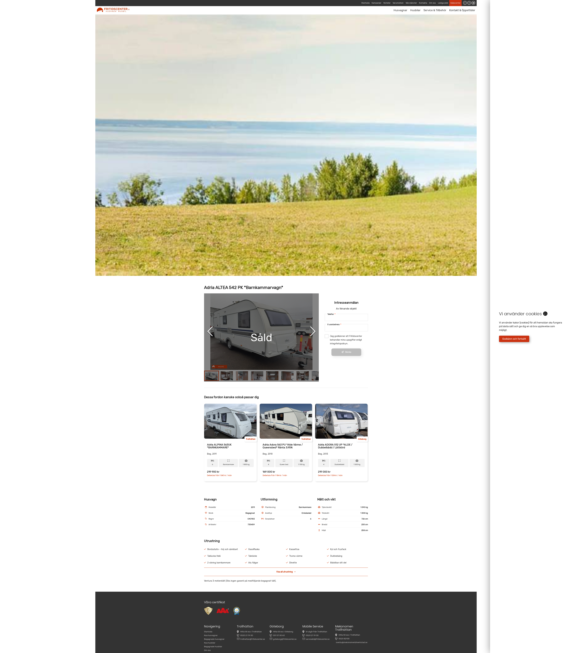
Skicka (348, 352)
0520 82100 (344, 639)
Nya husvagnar (211, 635)
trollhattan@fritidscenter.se (252, 639)
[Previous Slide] (210, 331)
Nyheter (387, 3)
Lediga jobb (443, 3)
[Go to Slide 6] (287, 376)
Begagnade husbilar (213, 646)
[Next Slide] (313, 331)
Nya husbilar (209, 643)
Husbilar (415, 10)
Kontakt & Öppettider (462, 10)
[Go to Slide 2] (226, 376)
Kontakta (423, 3)
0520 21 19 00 (246, 635)
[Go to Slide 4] (257, 376)
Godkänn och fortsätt (514, 338)
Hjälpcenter (455, 3)
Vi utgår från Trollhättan (316, 632)
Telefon (331, 314)
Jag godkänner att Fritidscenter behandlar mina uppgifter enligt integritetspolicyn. (346, 340)
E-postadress (334, 324)
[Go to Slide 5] (272, 376)
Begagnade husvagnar (214, 639)
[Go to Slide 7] (302, 376)
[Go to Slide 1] (211, 376)
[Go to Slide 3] (241, 376)
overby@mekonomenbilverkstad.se (351, 642)
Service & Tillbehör (434, 10)
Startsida (365, 3)
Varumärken (398, 3)
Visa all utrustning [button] (284, 572)
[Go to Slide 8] (317, 376)
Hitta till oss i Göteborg (283, 632)
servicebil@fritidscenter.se (317, 639)
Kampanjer (376, 3)
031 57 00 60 (279, 635)
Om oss (432, 3)
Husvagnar (400, 10)
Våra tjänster (411, 3)
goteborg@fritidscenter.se (284, 639)
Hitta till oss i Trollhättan (251, 632)
